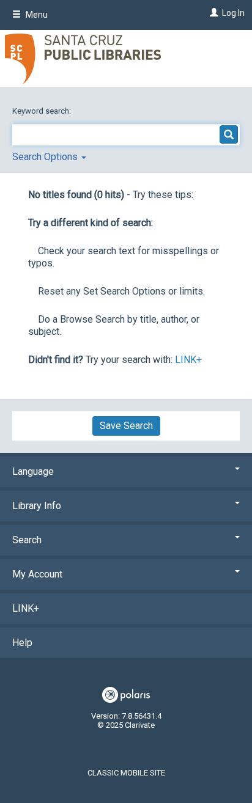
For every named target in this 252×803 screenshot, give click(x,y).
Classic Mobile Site (126, 772)
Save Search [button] (126, 425)
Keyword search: (42, 111)
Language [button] (33, 471)
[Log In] (212, 13)
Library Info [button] (36, 506)
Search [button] (27, 540)
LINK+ (188, 359)
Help (22, 642)
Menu (36, 15)
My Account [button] (37, 574)
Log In (233, 13)
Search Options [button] (46, 157)
